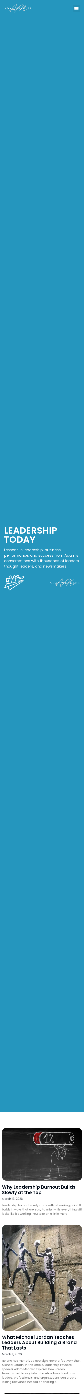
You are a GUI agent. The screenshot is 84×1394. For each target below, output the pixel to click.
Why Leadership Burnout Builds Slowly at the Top (38, 1190)
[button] (76, 8)
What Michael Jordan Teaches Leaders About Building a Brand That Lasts (39, 1342)
